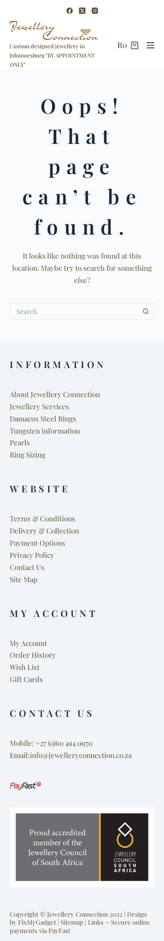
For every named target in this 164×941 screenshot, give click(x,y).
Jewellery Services (39, 406)
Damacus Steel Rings (43, 418)
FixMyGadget (37, 922)
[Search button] (146, 311)
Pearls (20, 442)
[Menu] (150, 45)
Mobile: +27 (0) (33, 743)
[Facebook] (69, 11)
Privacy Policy (32, 554)
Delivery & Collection (44, 530)
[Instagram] (95, 11)
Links (95, 922)
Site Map (23, 579)
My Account (28, 643)
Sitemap (72, 922)
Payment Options (37, 542)
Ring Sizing (27, 454)
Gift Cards (26, 679)
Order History (33, 654)
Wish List (25, 667)
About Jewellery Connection (55, 394)
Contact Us (27, 567)
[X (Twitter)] (82, 11)
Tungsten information (45, 430)
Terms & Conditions (42, 518)
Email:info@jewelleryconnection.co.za (71, 755)
